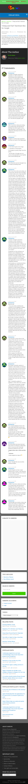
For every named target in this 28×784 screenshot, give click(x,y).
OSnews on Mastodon (9, 761)
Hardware (9, 21)
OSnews (10, 780)
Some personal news (7, 714)
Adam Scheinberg (20, 735)
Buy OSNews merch (9, 579)
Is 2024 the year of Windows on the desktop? (14, 689)
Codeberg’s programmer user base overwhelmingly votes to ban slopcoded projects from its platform (12, 654)
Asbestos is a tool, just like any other (11, 660)
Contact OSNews (8, 766)
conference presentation (12, 35)
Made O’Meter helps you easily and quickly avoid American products (13, 702)
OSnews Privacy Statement (9, 729)
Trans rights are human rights (11, 768)
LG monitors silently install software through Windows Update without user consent (13, 677)
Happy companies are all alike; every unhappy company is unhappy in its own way (13, 671)
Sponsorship (7, 759)
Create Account (8, 603)
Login (5, 605)
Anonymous (11, 73)
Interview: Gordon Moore (8, 641)
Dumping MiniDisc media (8, 624)
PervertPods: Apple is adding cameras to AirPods (12, 665)
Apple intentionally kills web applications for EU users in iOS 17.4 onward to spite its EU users (13, 695)
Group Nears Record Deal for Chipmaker (12, 633)
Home (4, 21)
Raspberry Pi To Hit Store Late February (12, 629)
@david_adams (21, 58)
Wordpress (16, 737)
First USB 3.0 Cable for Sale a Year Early (12, 637)
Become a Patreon (8, 577)
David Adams (6, 31)
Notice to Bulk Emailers (9, 763)
